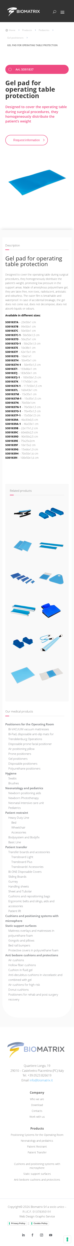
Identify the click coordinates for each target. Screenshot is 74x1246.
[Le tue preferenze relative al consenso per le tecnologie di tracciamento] (67, 1239)
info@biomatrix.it (41, 1080)
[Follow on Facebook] (32, 1235)
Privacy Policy (18, 1223)
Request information (26, 140)
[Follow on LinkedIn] (23, 1235)
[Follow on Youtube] (50, 1235)
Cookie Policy (40, 1223)
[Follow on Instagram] (41, 1235)
